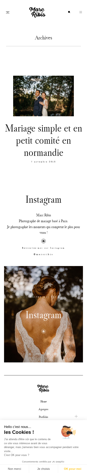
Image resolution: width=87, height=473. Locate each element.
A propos (43, 409)
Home (43, 401)
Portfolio (43, 417)
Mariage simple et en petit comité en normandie (43, 140)
